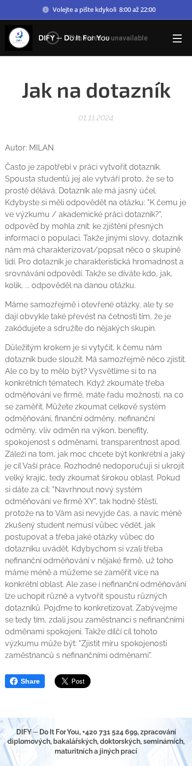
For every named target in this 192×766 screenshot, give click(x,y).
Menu (177, 38)
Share (30, 681)
